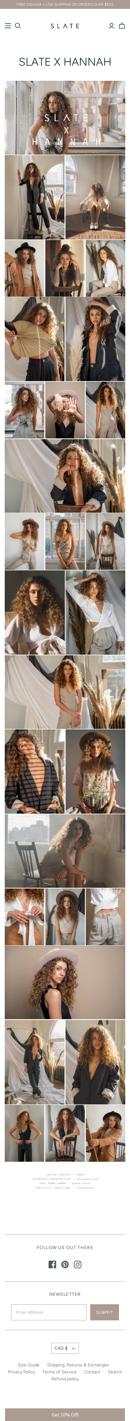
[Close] (118, 707)
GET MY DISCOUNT (65, 760)
